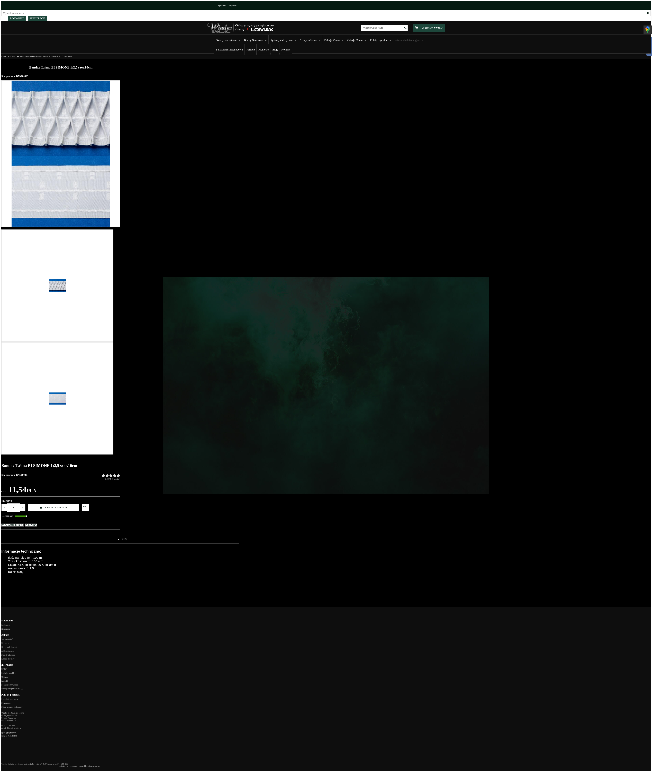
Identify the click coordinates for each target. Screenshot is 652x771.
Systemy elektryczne (281, 40)
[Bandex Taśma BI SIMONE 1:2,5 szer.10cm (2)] (61, 191)
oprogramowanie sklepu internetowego (85, 766)
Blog (275, 49)
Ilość (6, 500)
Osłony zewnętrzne (226, 40)
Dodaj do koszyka (56, 507)
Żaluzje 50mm (355, 40)
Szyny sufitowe (308, 40)
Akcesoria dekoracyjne (407, 40)
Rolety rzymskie (378, 40)
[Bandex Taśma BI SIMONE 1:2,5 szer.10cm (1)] (61, 118)
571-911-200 (9, 725)
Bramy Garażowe (253, 40)
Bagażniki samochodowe (229, 49)
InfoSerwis (63, 766)
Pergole (251, 49)
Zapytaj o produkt (12, 525)
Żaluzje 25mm (332, 40)
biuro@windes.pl (14, 728)
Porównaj (31, 525)
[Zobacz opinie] (111, 475)
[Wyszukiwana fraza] (648, 13)
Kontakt (285, 49)
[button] (124, 539)
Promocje (263, 49)
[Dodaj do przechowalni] (85, 507)
